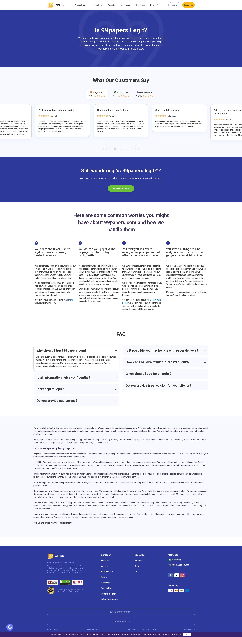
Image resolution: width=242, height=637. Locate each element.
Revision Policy (53, 629)
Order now (188, 5)
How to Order (125, 5)
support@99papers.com (178, 565)
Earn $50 (154, 5)
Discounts (105, 583)
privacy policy (176, 634)
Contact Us (106, 588)
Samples (138, 560)
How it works (107, 571)
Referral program (108, 594)
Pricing (104, 577)
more (70, 300)
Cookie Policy (189, 629)
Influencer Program (109, 599)
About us (105, 560)
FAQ (136, 571)
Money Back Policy (93, 629)
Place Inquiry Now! (121, 188)
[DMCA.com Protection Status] (65, 582)
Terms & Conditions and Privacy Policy (142, 629)
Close (187, 634)
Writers (104, 566)
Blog (137, 566)
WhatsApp (176, 560)
